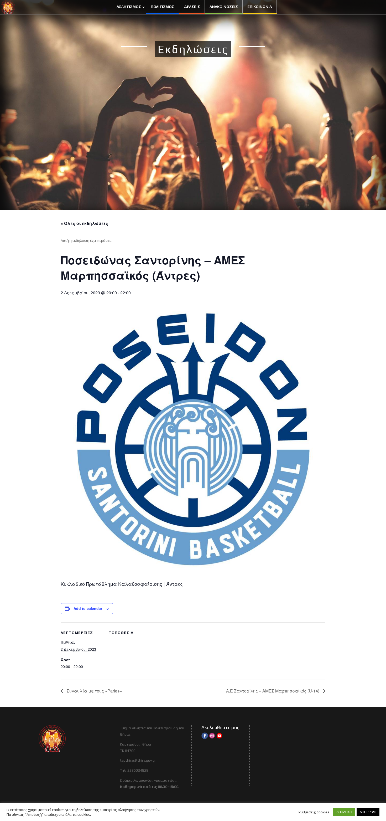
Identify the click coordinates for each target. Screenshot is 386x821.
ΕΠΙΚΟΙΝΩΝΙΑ (259, 6)
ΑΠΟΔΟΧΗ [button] (344, 812)
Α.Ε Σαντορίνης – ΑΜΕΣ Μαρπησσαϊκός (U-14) (273, 691)
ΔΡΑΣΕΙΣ (192, 6)
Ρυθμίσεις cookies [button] (314, 812)
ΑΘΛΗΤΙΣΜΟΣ (129, 6)
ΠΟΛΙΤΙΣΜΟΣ (162, 6)
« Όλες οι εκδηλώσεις (84, 223)
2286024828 (137, 770)
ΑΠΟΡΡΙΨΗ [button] (368, 812)
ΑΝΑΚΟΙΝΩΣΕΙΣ (224, 6)
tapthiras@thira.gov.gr (138, 760)
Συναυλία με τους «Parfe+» (94, 691)
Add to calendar (88, 608)
